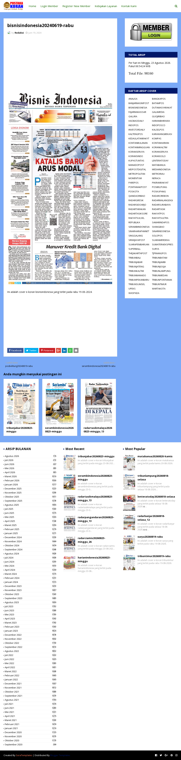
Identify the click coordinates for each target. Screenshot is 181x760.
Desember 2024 (30, 537)
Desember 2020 (30, 732)
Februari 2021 (30, 724)
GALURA (133, 116)
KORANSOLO (159, 156)
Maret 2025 (30, 525)
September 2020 (30, 744)
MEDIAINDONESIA (161, 169)
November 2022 (30, 638)
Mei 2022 (30, 663)
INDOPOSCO (158, 125)
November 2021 (30, 687)
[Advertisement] (60, 63)
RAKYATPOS (158, 213)
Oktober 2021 (30, 691)
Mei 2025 (30, 517)
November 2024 (30, 541)
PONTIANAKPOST (138, 187)
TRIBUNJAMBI (159, 262)
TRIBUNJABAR (135, 262)
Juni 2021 (30, 707)
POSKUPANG (159, 191)
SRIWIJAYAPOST (137, 240)
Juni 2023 (30, 610)
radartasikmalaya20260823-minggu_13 (98, 429)
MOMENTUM (135, 178)
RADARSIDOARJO (137, 204)
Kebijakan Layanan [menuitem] (106, 6)
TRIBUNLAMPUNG (161, 271)
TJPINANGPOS (159, 253)
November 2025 (30, 492)
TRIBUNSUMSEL (137, 284)
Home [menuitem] (32, 6)
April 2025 (30, 521)
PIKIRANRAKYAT (160, 182)
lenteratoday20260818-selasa (156, 496)
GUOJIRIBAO (158, 116)
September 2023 (30, 598)
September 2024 (30, 549)
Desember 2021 (30, 683)
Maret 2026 (30, 476)
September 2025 (30, 500)
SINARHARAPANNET (139, 231)
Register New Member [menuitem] (76, 6)
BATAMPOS (158, 103)
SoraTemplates (24, 755)
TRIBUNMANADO (137, 275)
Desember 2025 (30, 488)
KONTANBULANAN (138, 142)
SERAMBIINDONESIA (139, 226)
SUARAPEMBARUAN (139, 244)
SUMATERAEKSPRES (162, 244)
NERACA (156, 178)
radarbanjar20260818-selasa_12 (151, 517)
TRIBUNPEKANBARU (139, 279)
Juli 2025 (30, 508)
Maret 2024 (30, 573)
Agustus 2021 (30, 699)
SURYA (155, 248)
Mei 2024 (30, 565)
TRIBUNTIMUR (159, 284)
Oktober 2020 (30, 740)
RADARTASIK (158, 209)
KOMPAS (156, 138)
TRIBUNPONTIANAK (162, 279)
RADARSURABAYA (161, 204)
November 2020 (30, 736)
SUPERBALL (135, 248)
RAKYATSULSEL (136, 218)
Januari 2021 (30, 728)
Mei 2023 (30, 614)
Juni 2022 (30, 659)
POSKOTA (134, 191)
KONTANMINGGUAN (139, 147)
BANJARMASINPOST (139, 103)
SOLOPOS (157, 235)
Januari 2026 (30, 484)
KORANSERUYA (136, 151)
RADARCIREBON (160, 195)
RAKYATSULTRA (160, 218)
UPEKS (132, 288)
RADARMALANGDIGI (162, 200)
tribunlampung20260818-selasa (153, 477)
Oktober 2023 (30, 594)
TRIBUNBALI (135, 257)
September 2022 (30, 647)
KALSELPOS (158, 129)
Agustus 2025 (30, 504)
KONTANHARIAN (160, 142)
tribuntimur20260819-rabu (154, 556)
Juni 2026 (30, 464)
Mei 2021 (30, 712)
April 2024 (30, 569)
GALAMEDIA (158, 112)
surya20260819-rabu (150, 536)
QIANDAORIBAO (137, 195)
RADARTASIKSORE (138, 213)
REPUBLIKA (134, 222)
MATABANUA (158, 165)
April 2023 (30, 618)
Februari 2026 (30, 480)
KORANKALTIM (159, 147)
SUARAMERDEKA (161, 240)
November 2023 (30, 590)
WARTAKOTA (158, 288)
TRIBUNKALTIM (136, 271)
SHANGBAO (158, 226)
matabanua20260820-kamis (155, 456)
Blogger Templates (60, 755)
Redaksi (19, 32)
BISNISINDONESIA (138, 107)
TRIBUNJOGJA (159, 266)
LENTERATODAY (160, 160)
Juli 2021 (30, 703)
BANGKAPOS (159, 98)
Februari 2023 (30, 626)
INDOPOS (134, 125)
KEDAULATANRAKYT (139, 138)
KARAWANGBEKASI (162, 134)
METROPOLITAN (137, 173)
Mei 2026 (30, 468)
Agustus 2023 (30, 602)
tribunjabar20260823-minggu (96, 456)
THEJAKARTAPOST (138, 253)
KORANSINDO (136, 156)
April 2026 (30, 472)
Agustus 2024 (30, 553)
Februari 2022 (30, 675)
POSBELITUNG (159, 187)
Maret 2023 (30, 622)
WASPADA (134, 293)
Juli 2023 (30, 606)
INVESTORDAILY (137, 129)
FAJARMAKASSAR (137, 112)
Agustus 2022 (30, 651)
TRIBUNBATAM (159, 257)
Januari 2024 (30, 582)
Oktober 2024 (30, 545)
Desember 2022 (30, 634)
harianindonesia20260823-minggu (94, 559)
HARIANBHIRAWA (161, 120)
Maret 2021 (30, 720)
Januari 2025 (30, 533)
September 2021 (30, 695)
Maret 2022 (30, 671)
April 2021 (30, 716)
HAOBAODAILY (136, 120)
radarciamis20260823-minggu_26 (91, 539)
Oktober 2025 (30, 496)
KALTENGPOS (136, 134)
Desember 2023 (30, 586)
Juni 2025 (30, 512)
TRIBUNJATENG (136, 266)
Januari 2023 (30, 630)
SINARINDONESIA (161, 231)
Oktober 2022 (30, 642)
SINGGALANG (136, 235)
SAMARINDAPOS (160, 222)
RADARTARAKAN (137, 209)
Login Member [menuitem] (49, 6)
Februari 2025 (30, 529)
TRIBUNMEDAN (160, 275)
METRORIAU (158, 173)
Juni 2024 (30, 561)
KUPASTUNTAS (136, 160)
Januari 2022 (30, 679)
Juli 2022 (30, 655)
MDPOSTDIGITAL (137, 169)
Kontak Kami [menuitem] (128, 6)
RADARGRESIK (136, 200)
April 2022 (30, 667)
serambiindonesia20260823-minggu (59, 429)
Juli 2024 (30, 557)
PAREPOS (134, 182)
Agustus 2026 (30, 456)
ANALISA (133, 98)
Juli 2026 (30, 460)
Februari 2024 (30, 577)
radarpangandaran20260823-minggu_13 (96, 519)
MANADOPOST (136, 165)
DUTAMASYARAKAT (162, 107)
